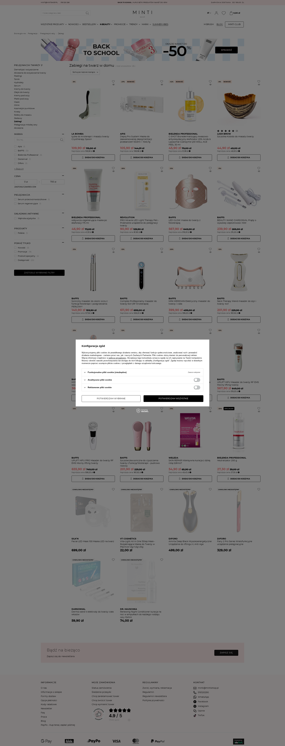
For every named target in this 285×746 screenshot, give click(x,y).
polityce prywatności (117, 358)
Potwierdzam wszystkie (173, 399)
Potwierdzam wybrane (111, 399)
